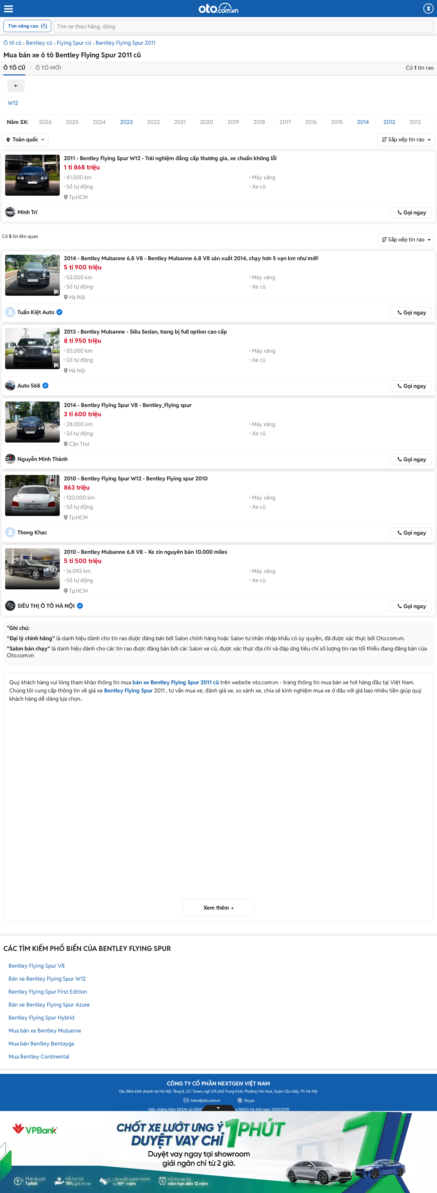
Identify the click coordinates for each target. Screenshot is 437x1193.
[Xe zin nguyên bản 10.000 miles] (32, 568)
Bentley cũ (39, 42)
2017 (285, 122)
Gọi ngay (415, 212)
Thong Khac (32, 532)
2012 (415, 122)
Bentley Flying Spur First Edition (48, 991)
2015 (337, 122)
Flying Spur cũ (74, 42)
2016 (311, 122)
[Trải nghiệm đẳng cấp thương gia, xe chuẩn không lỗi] (32, 175)
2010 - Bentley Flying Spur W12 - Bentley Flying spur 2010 (136, 478)
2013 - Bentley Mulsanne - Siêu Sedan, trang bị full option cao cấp (145, 331)
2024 (99, 122)
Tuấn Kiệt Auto (35, 312)
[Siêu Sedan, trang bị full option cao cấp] (32, 348)
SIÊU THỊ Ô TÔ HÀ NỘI (46, 605)
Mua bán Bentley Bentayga (41, 1043)
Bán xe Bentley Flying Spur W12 (47, 978)
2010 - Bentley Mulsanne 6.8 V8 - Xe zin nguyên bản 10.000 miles (145, 552)
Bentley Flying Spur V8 (37, 965)
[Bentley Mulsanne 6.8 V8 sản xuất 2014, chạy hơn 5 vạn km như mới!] (32, 275)
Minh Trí (27, 212)
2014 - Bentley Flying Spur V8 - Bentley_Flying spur (128, 405)
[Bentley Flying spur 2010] (32, 495)
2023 (126, 122)
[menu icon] (8, 9)
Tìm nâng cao (23, 26)
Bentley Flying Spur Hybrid (41, 1017)
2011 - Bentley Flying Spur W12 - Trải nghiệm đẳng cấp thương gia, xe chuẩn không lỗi (170, 158)
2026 (45, 122)
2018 (259, 122)
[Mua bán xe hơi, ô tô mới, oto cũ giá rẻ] (218, 8)
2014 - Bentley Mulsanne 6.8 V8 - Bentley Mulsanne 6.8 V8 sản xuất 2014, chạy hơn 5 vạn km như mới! (191, 258)
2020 (206, 122)
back (16, 86)
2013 (389, 122)
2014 (363, 122)
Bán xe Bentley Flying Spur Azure (49, 1004)
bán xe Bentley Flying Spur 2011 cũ (175, 682)
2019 (233, 122)
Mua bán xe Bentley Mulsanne (45, 1030)
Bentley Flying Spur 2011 (125, 42)
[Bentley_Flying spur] (32, 422)
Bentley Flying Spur (128, 690)
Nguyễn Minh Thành (42, 459)
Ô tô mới (48, 67)
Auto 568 (28, 385)
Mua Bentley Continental (39, 1056)
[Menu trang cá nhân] (428, 8)
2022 (153, 122)
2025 (72, 122)
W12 (13, 103)
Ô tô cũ (12, 42)
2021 (180, 122)
